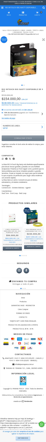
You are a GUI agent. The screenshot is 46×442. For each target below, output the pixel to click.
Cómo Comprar (23, 309)
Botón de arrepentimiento (23, 397)
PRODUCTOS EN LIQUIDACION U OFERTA (23, 325)
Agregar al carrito (12, 248)
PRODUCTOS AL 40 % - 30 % (23, 329)
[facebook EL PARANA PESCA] (26, 270)
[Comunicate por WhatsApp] (41, 424)
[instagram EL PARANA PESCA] (19, 270)
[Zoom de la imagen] (43, 40)
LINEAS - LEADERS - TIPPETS (29, 30)
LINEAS (41, 30)
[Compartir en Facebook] (6, 159)
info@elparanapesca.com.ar (24, 364)
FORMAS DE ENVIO (23, 313)
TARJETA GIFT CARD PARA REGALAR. (23, 321)
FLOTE (31, 32)
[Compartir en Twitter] (10, 159)
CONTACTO (23, 317)
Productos (23, 301)
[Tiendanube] (23, 402)
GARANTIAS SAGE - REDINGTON (23, 305)
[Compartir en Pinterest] (14, 159)
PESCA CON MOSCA (13, 30)
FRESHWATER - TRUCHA (21, 32)
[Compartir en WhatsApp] (3, 159)
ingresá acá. (37, 395)
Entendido (23, 438)
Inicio (4, 30)
